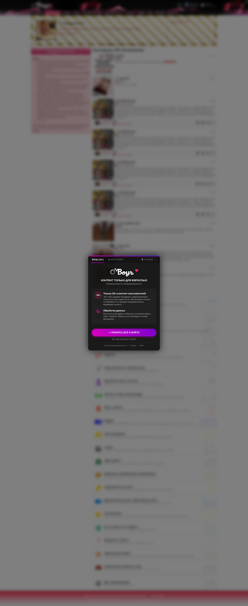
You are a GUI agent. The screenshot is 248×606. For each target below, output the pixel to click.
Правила (133, 345)
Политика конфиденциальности (115, 345)
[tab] (97, 259)
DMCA (141, 345)
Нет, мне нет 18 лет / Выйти (124, 339)
